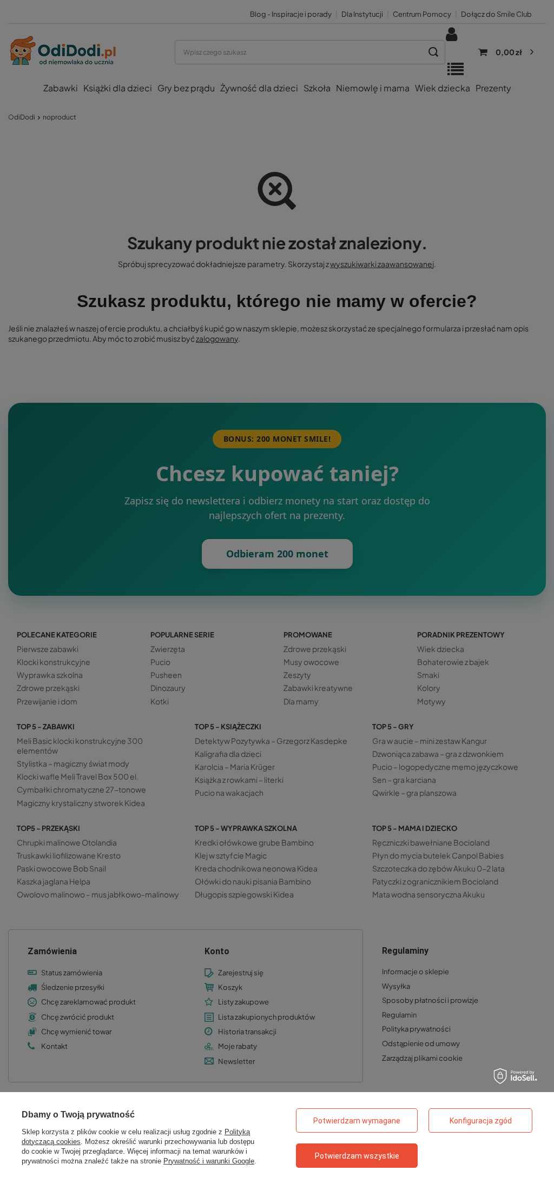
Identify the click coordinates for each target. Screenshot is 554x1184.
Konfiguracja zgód (481, 1120)
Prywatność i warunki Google (208, 1161)
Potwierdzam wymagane (356, 1120)
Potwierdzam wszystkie (357, 1156)
